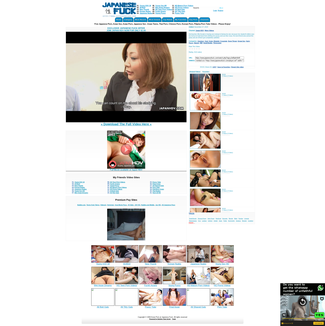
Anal (206, 41)
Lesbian (204, 220)
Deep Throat (232, 41)
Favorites (205, 72)
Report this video (237, 67)
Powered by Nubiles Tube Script (160, 319)
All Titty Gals (180, 11)
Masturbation (193, 220)
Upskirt (216, 220)
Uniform (210, 220)
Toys (199, 220)
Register (220, 10)
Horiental (110, 205)
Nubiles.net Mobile (147, 205)
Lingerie (246, 218)
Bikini (235, 218)
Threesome (217, 43)
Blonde (231, 218)
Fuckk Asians (160, 11)
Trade (174, 319)
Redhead (218, 218)
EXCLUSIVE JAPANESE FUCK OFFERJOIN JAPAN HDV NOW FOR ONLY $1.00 (126, 29)
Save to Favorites (223, 67)
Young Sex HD (161, 6)
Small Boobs (207, 43)
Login (215, 10)
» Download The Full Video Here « (126, 124)
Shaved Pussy (202, 218)
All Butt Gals (180, 9)
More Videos (209, 30)
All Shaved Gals (158, 186)
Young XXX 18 (145, 6)
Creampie (223, 41)
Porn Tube (156, 187)
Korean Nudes (145, 11)
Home (118, 20)
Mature (196, 43)
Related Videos (195, 72)
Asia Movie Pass (121, 205)
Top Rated (167, 20)
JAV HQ (137, 205)
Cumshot (250, 220)
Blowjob (216, 41)
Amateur (201, 41)
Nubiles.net (81, 205)
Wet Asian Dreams (162, 7)
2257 (214, 67)
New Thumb (144, 9)
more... (192, 223)
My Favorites (180, 20)
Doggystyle (231, 220)
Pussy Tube (179, 13)
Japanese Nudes (146, 13)
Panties (241, 218)
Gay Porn (193, 20)
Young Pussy (160, 13)
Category (128, 20)
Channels (204, 20)
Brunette (225, 218)
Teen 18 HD (156, 193)
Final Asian (156, 184)
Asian (211, 41)
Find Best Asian (158, 189)
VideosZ (103, 205)
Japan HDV (200, 30)
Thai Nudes (156, 191)
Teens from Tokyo (92, 205)
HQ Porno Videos (182, 7)
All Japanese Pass (168, 205)
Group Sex (241, 41)
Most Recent (140, 20)
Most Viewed (154, 20)
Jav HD (158, 205)
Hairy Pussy (211, 218)
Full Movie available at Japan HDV (126, 170)
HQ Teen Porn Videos (163, 9)
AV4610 (142, 7)
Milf (201, 43)
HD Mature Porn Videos (184, 6)
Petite (225, 220)
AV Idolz (131, 205)
